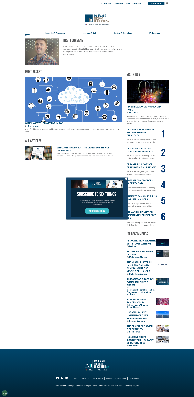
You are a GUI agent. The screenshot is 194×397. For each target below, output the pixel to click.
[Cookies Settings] (5, 393)
